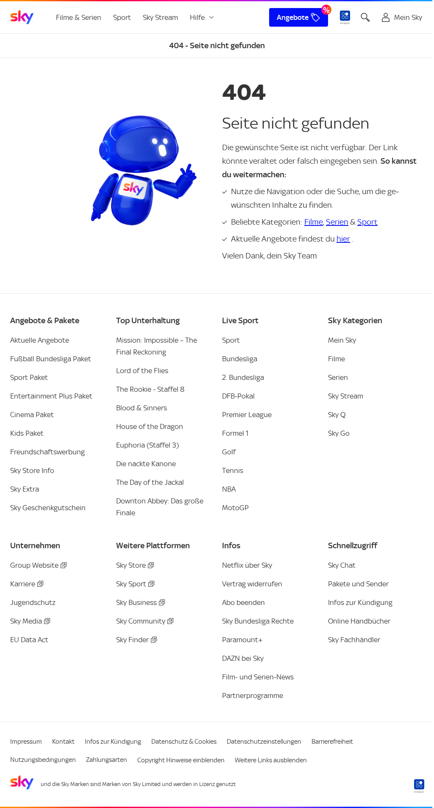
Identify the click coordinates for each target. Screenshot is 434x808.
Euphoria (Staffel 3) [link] (147, 445)
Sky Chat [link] (342, 565)
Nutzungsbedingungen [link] (43, 760)
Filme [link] (336, 359)
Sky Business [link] (136, 602)
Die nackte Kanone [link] (146, 463)
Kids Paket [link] (27, 433)
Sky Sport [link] (131, 584)
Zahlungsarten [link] (106, 760)
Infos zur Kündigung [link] (360, 602)
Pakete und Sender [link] (358, 584)
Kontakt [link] (63, 741)
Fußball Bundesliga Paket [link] (50, 359)
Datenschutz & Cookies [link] (184, 741)
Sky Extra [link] (24, 489)
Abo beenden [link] (243, 602)
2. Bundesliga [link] (243, 377)
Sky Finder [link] (132, 639)
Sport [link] (122, 17)
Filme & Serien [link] (78, 17)
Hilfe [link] (197, 17)
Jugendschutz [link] (33, 602)
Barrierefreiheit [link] (332, 741)
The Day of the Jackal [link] (150, 482)
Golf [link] (229, 452)
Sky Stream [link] (160, 17)
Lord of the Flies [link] (142, 370)
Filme (313, 222)
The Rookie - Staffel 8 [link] (150, 389)
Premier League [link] (247, 414)
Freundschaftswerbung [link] (47, 452)
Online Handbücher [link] (359, 621)
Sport (367, 222)
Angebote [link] (293, 17)
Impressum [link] (26, 741)
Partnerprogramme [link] (252, 695)
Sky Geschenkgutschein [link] (48, 507)
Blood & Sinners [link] (141, 408)
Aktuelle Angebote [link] (39, 340)
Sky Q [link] (336, 414)
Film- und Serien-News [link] (258, 677)
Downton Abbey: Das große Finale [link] (159, 507)
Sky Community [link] (140, 621)
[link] (22, 17)
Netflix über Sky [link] (247, 565)
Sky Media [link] (26, 621)
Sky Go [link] (339, 433)
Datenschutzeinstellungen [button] (264, 741)
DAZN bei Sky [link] (243, 658)
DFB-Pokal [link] (238, 396)
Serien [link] (338, 377)
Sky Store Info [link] (32, 470)
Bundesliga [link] (239, 359)
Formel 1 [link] (235, 433)
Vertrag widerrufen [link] (252, 584)
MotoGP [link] (235, 507)
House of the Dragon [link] (149, 426)
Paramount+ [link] (242, 639)
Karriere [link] (22, 584)
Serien (337, 222)
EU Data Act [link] (29, 639)
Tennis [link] (232, 470)
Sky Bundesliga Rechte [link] (258, 621)
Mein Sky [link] (342, 340)
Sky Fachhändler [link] (354, 639)
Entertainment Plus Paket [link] (51, 396)
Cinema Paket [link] (32, 414)
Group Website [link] (34, 565)
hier (343, 239)
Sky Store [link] (131, 565)
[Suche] (365, 17)
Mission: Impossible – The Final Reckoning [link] (156, 346)
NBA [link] (229, 489)
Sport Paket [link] (29, 377)
